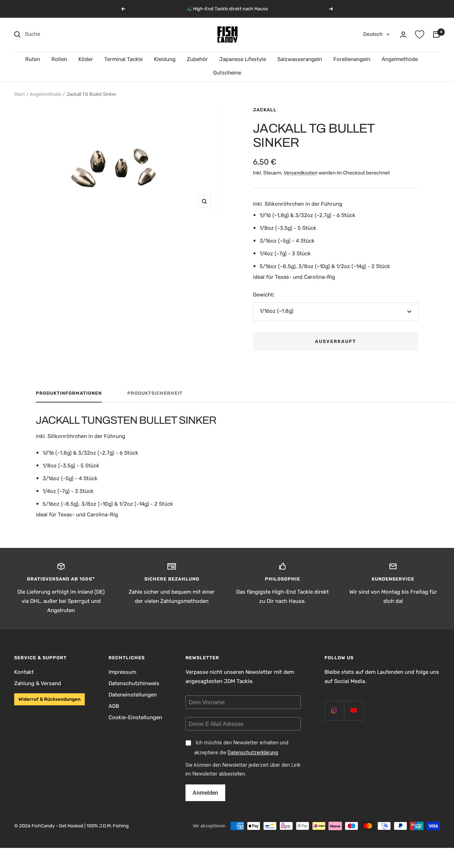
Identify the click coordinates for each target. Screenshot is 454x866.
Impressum (122, 672)
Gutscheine (227, 73)
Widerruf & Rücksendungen (49, 699)
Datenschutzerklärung (253, 753)
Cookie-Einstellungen (135, 717)
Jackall (265, 109)
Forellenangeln (351, 59)
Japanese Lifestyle (242, 59)
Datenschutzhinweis (134, 683)
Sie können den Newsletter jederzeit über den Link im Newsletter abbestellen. (243, 769)
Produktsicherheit (155, 393)
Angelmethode (400, 59)
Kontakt (24, 672)
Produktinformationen (69, 393)
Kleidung (165, 59)
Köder (85, 59)
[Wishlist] (419, 34)
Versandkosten (300, 173)
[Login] (403, 35)
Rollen (59, 59)
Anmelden (205, 792)
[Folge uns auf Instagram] (334, 710)
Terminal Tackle (123, 59)
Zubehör (197, 59)
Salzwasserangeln (299, 59)
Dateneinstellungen (133, 695)
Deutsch (373, 34)
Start (19, 94)
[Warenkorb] (436, 34)
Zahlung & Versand (37, 683)
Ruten (32, 59)
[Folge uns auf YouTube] (354, 710)
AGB (114, 706)
